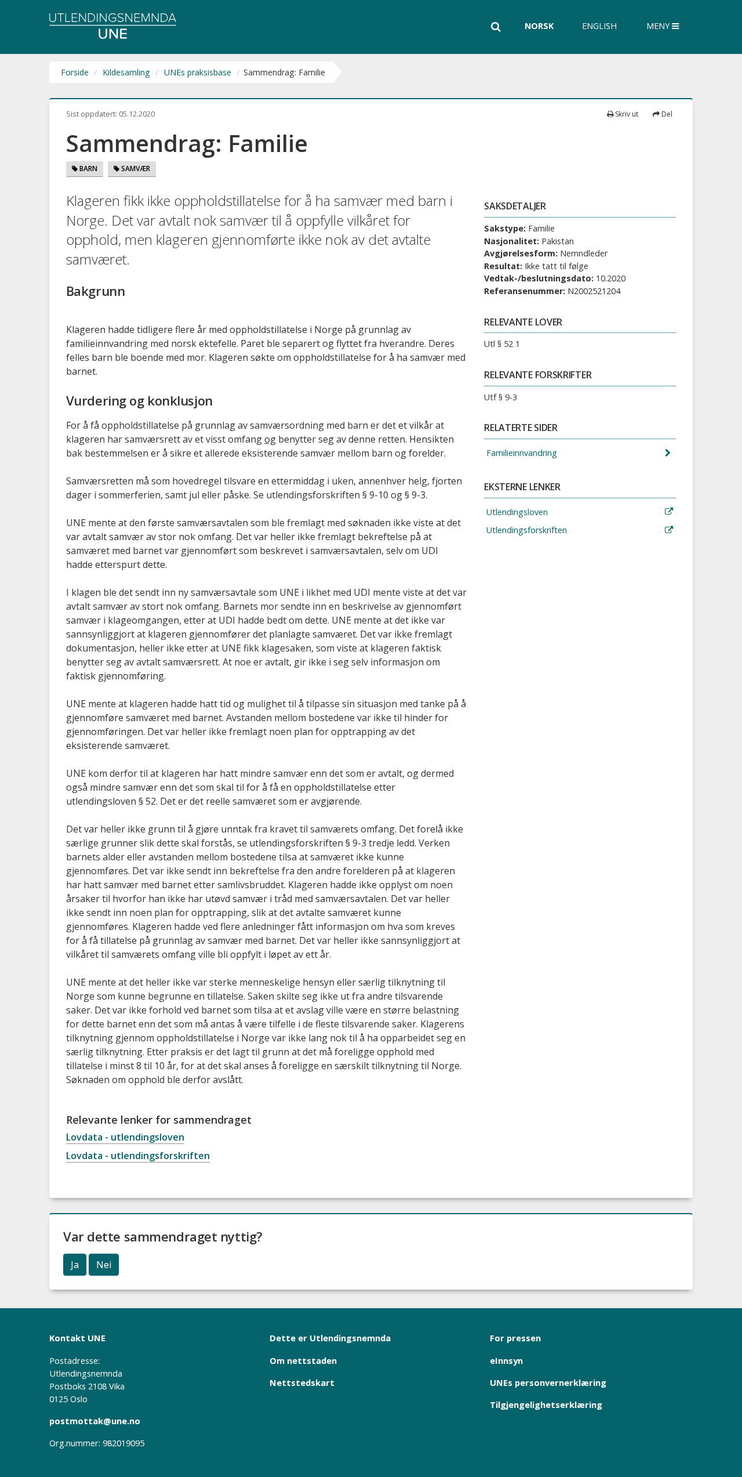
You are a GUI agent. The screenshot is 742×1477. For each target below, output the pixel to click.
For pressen (515, 1338)
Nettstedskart (302, 1382)
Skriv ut (625, 114)
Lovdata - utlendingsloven (125, 1137)
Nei (103, 1264)
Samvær (134, 168)
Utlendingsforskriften (525, 529)
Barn (87, 168)
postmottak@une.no (94, 1421)
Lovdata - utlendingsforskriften (138, 1155)
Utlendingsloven (516, 511)
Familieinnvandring (520, 452)
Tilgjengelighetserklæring (546, 1404)
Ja (75, 1264)
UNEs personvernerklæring (548, 1382)
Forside (75, 72)
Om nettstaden (303, 1360)
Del (666, 114)
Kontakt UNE (77, 1338)
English (599, 25)
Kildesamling (126, 72)
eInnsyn (506, 1360)
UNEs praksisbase (197, 72)
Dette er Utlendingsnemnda (330, 1338)
